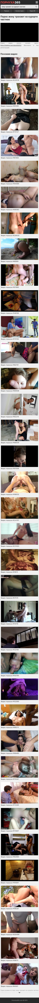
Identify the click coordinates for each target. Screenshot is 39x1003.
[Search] (36, 7)
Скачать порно (19, 11)
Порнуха (6, 11)
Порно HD (32, 11)
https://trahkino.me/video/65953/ (10, 45)
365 (10, 2)
